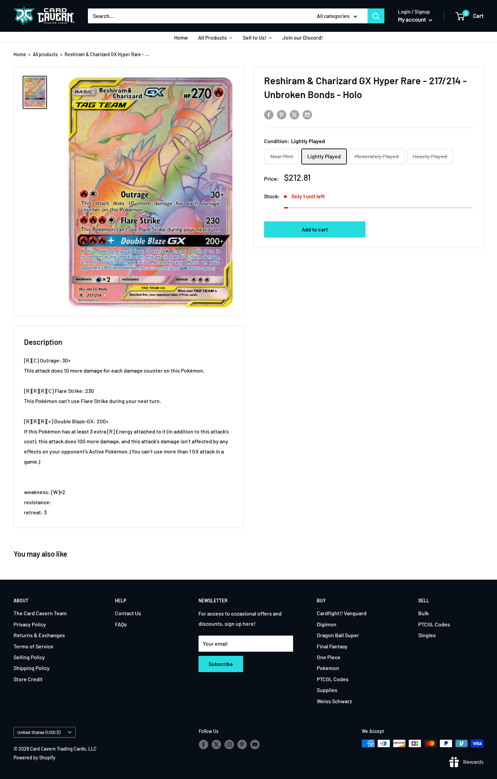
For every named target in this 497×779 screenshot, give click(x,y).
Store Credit (28, 679)
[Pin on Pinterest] (281, 114)
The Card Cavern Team (40, 613)
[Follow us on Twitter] (216, 744)
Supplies (327, 690)
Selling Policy (29, 657)
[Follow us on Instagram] (229, 744)
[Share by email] (307, 114)
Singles (427, 635)
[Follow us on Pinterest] (242, 744)
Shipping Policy (32, 668)
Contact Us (128, 613)
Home (20, 54)
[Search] (376, 15)
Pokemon (328, 668)
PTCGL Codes (333, 679)
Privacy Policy (30, 624)
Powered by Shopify (34, 757)
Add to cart (315, 229)
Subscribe (221, 664)
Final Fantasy (332, 646)
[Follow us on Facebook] (203, 744)
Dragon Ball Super (338, 635)
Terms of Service (33, 646)
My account (412, 19)
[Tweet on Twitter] (294, 114)
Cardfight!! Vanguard (341, 613)
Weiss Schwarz (334, 701)
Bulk (423, 613)
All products (45, 54)
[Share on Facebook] (269, 114)
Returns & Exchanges (39, 635)
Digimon (326, 624)
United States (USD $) (39, 732)
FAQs (121, 624)
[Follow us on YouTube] (255, 744)
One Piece (328, 657)
